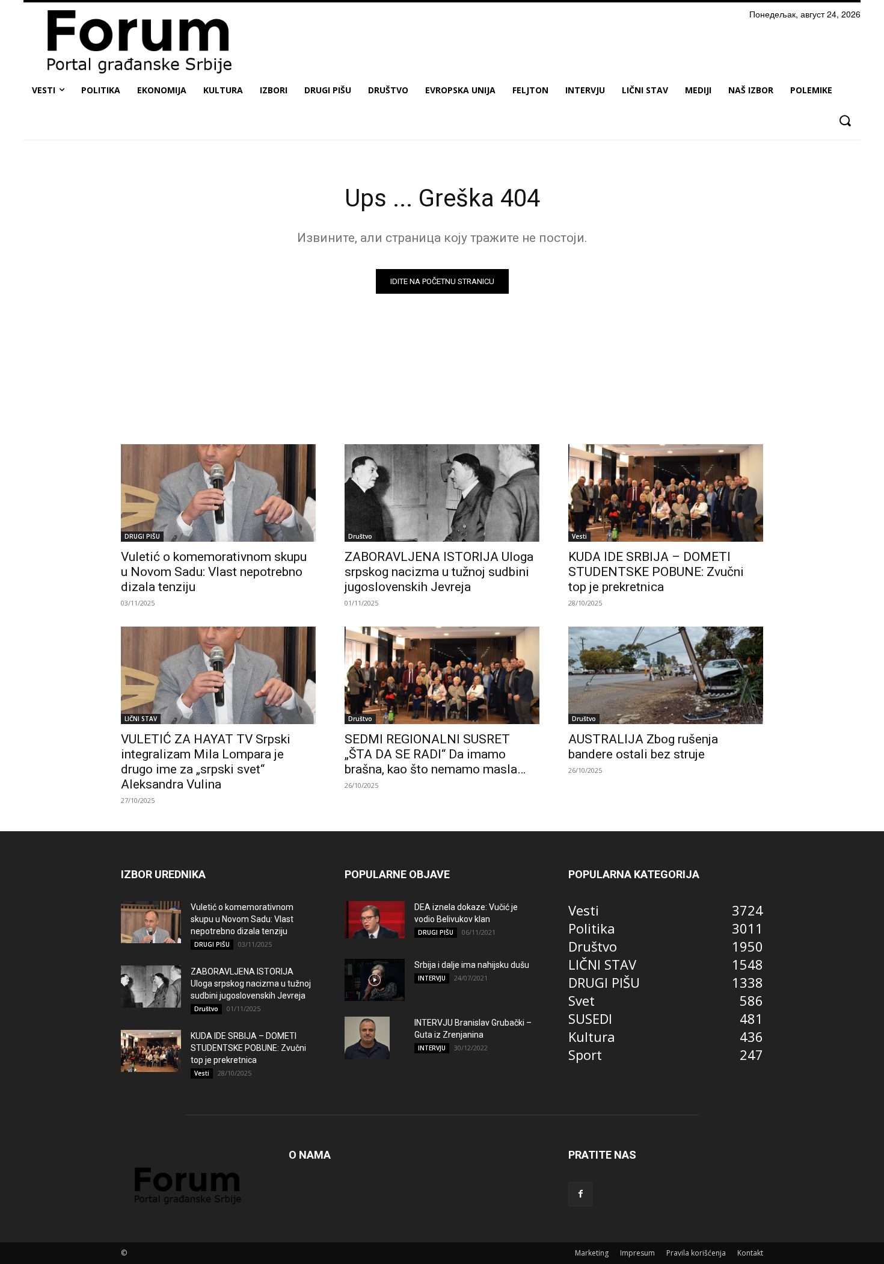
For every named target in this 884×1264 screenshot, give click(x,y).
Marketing (592, 1253)
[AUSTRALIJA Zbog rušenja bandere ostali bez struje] (665, 675)
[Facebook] (580, 1194)
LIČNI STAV (140, 718)
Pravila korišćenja (696, 1253)
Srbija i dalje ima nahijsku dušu (471, 965)
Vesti (579, 536)
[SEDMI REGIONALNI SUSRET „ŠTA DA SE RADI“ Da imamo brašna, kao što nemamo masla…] (442, 675)
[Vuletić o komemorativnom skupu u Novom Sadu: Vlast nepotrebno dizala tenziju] (218, 493)
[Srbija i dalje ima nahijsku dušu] (375, 980)
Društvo (360, 536)
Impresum (637, 1253)
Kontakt (750, 1253)
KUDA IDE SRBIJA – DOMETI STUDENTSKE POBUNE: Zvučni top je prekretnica (656, 572)
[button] (845, 121)
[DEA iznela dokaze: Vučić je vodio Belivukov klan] (375, 919)
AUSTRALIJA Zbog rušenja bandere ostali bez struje (643, 746)
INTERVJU (432, 978)
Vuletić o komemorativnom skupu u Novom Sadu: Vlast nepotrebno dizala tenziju (214, 572)
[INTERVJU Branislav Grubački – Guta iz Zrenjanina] (367, 1038)
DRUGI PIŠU (142, 536)
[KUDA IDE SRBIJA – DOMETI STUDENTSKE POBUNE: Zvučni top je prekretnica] (665, 493)
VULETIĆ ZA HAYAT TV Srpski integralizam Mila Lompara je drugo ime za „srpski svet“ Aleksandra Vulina (205, 762)
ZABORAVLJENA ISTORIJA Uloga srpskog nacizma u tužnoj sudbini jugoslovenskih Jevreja (439, 572)
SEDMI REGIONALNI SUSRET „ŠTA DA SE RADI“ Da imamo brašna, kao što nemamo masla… (435, 754)
